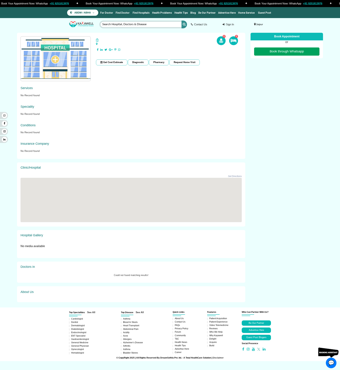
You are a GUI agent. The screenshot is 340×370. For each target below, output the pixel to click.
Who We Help (216, 332)
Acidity (126, 332)
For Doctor (106, 12)
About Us (179, 318)
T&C (177, 339)
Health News (181, 342)
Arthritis (126, 346)
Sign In (230, 24)
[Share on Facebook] (97, 50)
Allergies (127, 339)
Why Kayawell (216, 335)
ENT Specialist (78, 336)
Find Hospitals (141, 12)
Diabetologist (77, 329)
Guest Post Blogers (256, 337)
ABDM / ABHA (82, 12)
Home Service (246, 12)
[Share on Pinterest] (115, 50)
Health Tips (181, 12)
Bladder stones (130, 353)
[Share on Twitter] (106, 50)
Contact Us (200, 24)
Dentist (74, 322)
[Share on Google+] (111, 50)
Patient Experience (218, 322)
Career (178, 352)
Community (180, 335)
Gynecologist (77, 349)
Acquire (213, 342)
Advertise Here (227, 12)
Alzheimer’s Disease (133, 342)
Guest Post (264, 12)
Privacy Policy (181, 328)
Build (211, 345)
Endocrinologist (78, 332)
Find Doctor (123, 12)
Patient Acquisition (218, 318)
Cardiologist (77, 319)
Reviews (213, 328)
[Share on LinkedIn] (101, 50)
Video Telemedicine (218, 325)
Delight (212, 339)
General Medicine (79, 342)
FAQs (177, 325)
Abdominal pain (130, 329)
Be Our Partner (207, 12)
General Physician (80, 346)
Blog (193, 12)
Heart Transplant (131, 325)
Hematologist (77, 353)
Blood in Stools (130, 322)
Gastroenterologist (80, 339)
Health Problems (162, 12)
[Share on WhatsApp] (119, 50)
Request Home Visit (184, 62)
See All (91, 312)
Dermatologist (78, 325)
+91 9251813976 (59, 3)
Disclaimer (218, 358)
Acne (125, 336)
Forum (178, 332)
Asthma (126, 319)
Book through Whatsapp (287, 51)
